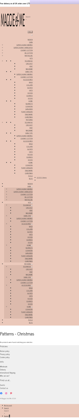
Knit (31, 66)
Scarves (29, 95)
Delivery (3, 369)
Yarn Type (29, 71)
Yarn (31, 42)
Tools (30, 175)
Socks (30, 98)
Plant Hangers (27, 111)
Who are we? (4, 375)
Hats (31, 90)
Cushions (29, 106)
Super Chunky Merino (24, 44)
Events (2, 385)
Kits (31, 58)
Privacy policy (5, 354)
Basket (7, 416)
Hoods (30, 93)
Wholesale (3, 366)
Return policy (4, 351)
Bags (31, 82)
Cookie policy (5, 357)
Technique (29, 61)
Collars (29, 85)
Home (30, 101)
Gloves (30, 87)
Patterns (29, 119)
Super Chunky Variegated (23, 47)
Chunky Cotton (27, 50)
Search (28, 16)
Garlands (29, 109)
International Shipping (7, 372)
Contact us (4, 388)
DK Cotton (29, 53)
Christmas (29, 117)
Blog (31, 178)
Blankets (29, 103)
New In (30, 39)
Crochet (29, 63)
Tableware (29, 114)
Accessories (28, 79)
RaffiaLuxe (29, 55)
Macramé (29, 69)
